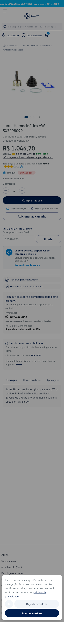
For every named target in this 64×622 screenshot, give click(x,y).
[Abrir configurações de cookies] (9, 604)
